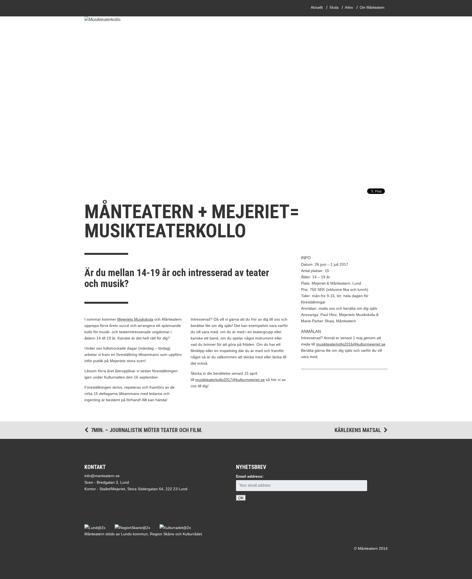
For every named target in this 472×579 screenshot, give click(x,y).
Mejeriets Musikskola (135, 319)
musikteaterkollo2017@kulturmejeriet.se (230, 379)
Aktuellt (317, 7)
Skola (333, 7)
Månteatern (105, 8)
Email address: (250, 476)
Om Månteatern (372, 7)
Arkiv (349, 7)
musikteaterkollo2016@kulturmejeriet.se (350, 344)
